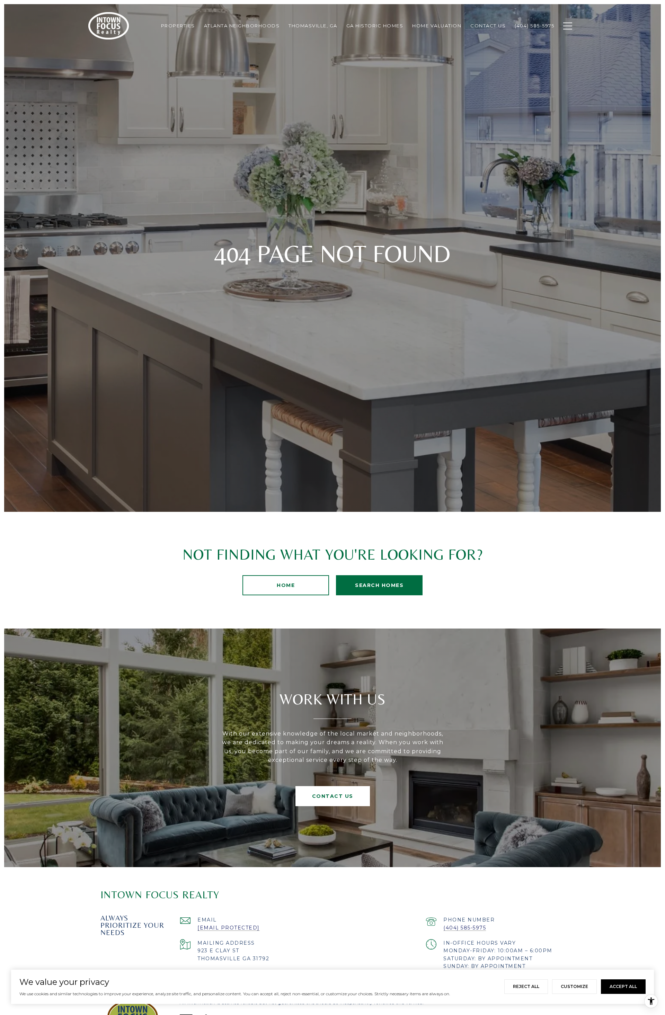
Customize (574, 986)
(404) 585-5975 (464, 928)
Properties (178, 25)
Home (286, 585)
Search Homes (379, 585)
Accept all (623, 986)
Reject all (526, 986)
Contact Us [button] (332, 796)
